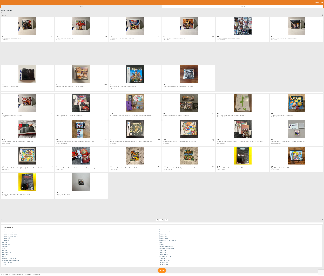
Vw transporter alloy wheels (10, 260)
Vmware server (163, 254)
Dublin (61, 88)
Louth (116, 88)
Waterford (116, 169)
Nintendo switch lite (164, 232)
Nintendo (161, 230)
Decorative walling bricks (166, 248)
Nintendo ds (162, 234)
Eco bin (4, 242)
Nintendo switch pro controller (167, 240)
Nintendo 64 (5, 240)
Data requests (19, 274)
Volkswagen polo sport (9, 258)
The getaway (162, 250)
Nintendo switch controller (10, 236)
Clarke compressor (164, 260)
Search (81, 6)
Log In (321, 2)
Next (321, 219)
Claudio (4, 264)
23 (166, 219)
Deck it (4, 248)
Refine (317, 15)
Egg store (5, 246)
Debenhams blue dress (166, 246)
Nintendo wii (6, 238)
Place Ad (243, 6)
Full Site (3, 274)
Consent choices (36, 274)
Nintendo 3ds (163, 236)
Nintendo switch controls (9, 234)
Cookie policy (28, 274)
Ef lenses (161, 244)
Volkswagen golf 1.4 (165, 256)
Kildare (6, 39)
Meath (223, 39)
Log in (13, 274)
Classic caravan (7, 262)
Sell (162, 270)
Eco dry (161, 242)
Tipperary (277, 169)
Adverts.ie (7, 3)
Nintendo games (163, 238)
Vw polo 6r (162, 258)
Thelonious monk (7, 252)
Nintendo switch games (9, 232)
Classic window (163, 262)
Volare (4, 256)
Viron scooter (6, 254)
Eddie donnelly (6, 244)
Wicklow (279, 143)
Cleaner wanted (163, 264)
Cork (115, 143)
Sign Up (317, 2)
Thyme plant (162, 252)
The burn (5, 250)
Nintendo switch (7, 230)
